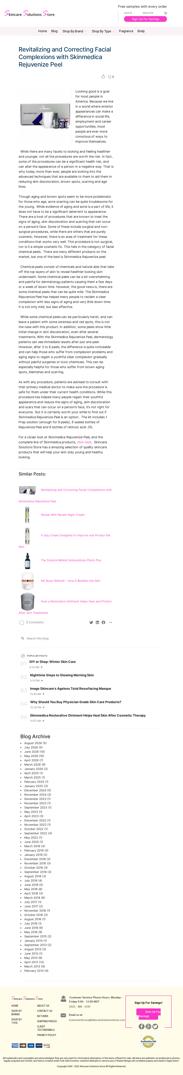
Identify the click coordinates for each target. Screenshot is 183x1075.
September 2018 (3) (37, 872)
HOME (14, 1005)
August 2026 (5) (35, 743)
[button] (74, 31)
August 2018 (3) (35, 876)
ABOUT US (43, 1005)
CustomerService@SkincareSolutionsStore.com (97, 1020)
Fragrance (126, 31)
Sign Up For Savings (145, 19)
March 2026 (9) (35, 764)
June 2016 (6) (33, 928)
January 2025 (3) (36, 786)
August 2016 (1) (35, 919)
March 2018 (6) (34, 897)
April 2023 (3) (33, 816)
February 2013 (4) (36, 970)
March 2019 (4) (34, 846)
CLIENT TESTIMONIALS (46, 1028)
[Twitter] (91, 622)
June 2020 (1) (33, 842)
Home (42, 31)
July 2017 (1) (32, 902)
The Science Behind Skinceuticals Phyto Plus (71, 560)
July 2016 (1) (33, 923)
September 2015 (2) (37, 936)
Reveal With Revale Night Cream (63, 514)
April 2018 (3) (33, 893)
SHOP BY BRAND (16, 1013)
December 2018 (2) (37, 859)
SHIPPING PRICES (47, 1021)
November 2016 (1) (37, 910)
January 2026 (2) (36, 769)
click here (84, 442)
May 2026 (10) (34, 756)
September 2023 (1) (37, 807)
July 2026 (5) (33, 747)
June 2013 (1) (33, 953)
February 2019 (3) (36, 850)
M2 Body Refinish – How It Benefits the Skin (70, 581)
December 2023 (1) (37, 799)
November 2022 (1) (37, 824)
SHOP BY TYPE (16, 1021)
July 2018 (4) (33, 880)
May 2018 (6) (33, 889)
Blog (54, 31)
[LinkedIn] (97, 622)
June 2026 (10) (34, 751)
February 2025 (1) (36, 781)
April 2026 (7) (33, 760)
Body (141, 31)
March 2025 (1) (34, 777)
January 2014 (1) (35, 940)
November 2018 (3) (37, 863)
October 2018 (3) (36, 867)
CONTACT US (44, 1011)
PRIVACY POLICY (46, 1035)
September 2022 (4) (38, 833)
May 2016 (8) (33, 932)
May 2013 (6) (33, 958)
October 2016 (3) (36, 915)
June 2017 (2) (33, 906)
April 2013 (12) (34, 962)
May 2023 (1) (33, 812)
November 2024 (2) (37, 794)
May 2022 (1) (33, 837)
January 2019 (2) (35, 854)
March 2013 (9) (34, 966)
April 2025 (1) (33, 773)
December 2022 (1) (37, 820)
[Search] (22, 638)
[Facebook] (103, 622)
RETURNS (42, 1016)
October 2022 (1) (36, 829)
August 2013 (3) (35, 949)
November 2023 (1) (37, 803)
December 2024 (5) (37, 790)
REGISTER (148, 13)
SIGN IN (128, 13)
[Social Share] (103, 76)
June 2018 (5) (33, 885)
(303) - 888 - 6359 (79, 1006)
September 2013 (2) (37, 945)
